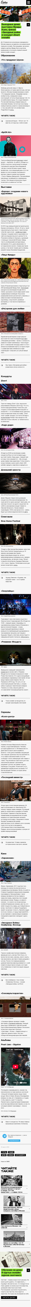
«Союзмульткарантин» (15, 1023)
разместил (4, 672)
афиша (10, 1155)
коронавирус (20, 1155)
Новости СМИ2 (5, 1161)
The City (4, 2)
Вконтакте (13, 1111)
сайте (26, 512)
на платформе (5, 417)
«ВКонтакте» (25, 637)
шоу (24, 455)
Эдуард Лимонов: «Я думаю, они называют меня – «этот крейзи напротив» (16, 579)
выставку (24, 338)
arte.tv (5, 666)
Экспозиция (24, 288)
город (4, 1152)
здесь (12, 110)
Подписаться (14, 1140)
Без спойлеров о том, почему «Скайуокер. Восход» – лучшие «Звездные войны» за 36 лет (15, 982)
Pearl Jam (11, 1087)
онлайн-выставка (20, 232)
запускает (20, 160)
